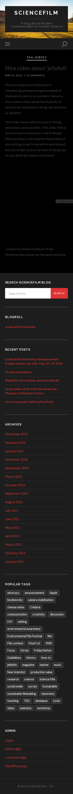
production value (42, 672)
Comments (15, 757)
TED (27, 700)
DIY (9, 621)
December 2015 (16, 434)
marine (44, 664)
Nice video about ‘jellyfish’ (36, 68)
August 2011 (14, 502)
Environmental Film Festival (24, 636)
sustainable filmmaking (21, 693)
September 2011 (16, 493)
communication (17, 614)
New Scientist (16, 672)
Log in (9, 740)
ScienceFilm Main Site (20, 327)
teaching (12, 700)
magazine (28, 664)
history (31, 657)
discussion (57, 614)
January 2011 (14, 561)
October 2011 (15, 485)
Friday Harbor (43, 650)
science (29, 679)
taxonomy (47, 693)
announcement (34, 592)
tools (56, 700)
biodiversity (15, 600)
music (57, 664)
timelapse (41, 700)
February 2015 (15, 442)
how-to (46, 657)
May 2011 (12, 527)
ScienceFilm (36, 13)
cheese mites (15, 607)
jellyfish (12, 664)
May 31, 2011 (14, 75)
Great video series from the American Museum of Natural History (31, 391)
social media (15, 686)
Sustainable (49, 686)
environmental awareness (24, 628)
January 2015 (14, 451)
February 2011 (15, 553)
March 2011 (13, 544)
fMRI (49, 643)
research (13, 679)
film (49, 636)
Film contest (15, 643)
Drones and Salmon (18, 372)
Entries (13, 749)
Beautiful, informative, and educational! (32, 380)
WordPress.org (15, 766)
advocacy (13, 592)
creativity (38, 614)
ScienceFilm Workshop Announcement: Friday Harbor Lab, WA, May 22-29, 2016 (34, 361)
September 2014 (16, 468)
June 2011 (12, 519)
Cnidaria (35, 607)
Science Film (47, 679)
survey (32, 686)
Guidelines (14, 657)
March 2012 (13, 476)
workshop (43, 708)
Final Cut (34, 643)
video (10, 708)
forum (24, 650)
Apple (53, 592)
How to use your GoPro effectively (29, 402)
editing (22, 621)
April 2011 (12, 536)
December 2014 (16, 459)
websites (26, 708)
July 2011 (11, 510)
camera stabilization (41, 600)
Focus (11, 650)
